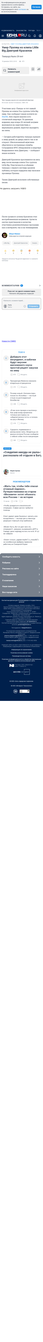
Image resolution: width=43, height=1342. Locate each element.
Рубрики (6, 562)
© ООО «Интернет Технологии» (21, 686)
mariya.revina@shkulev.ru (14, 640)
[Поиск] (29, 36)
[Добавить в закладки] (33, 69)
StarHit (5, 116)
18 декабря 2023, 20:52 (9, 61)
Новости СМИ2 (9, 341)
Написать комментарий (14, 70)
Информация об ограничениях (21, 649)
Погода (31, 30)
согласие (22, 9)
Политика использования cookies (22, 653)
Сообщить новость (11, 557)
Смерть (34, 243)
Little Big (6, 243)
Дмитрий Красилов (21, 243)
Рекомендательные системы (21, 656)
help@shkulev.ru (26, 628)
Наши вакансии (9, 586)
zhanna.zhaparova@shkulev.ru (14, 636)
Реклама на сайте (10, 568)
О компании (8, 580)
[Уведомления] (34, 36)
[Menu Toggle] (3, 36)
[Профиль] (40, 36)
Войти (10, 307)
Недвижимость (7, 30)
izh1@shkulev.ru (32, 621)
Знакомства (21, 30)
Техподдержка (9, 574)
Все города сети (9, 592)
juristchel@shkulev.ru (24, 624)
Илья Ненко (14, 234)
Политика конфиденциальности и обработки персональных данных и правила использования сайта (21, 660)
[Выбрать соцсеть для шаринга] (39, 69)
